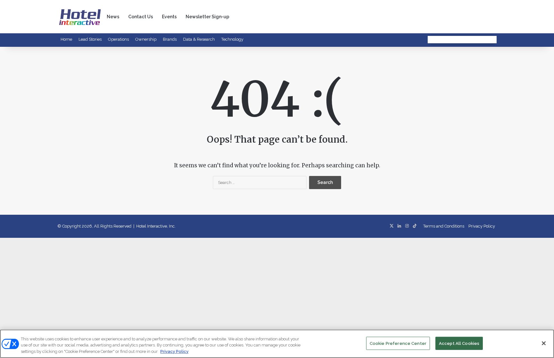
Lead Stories (90, 39)
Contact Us (140, 16)
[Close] (544, 343)
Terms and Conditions (443, 226)
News (113, 16)
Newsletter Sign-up (207, 16)
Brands (170, 39)
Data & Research (199, 39)
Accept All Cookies (459, 343)
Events (169, 16)
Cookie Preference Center (398, 343)
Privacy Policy (481, 226)
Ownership (145, 39)
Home (66, 39)
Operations (118, 39)
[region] (277, 343)
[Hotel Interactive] (79, 16)
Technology (232, 39)
